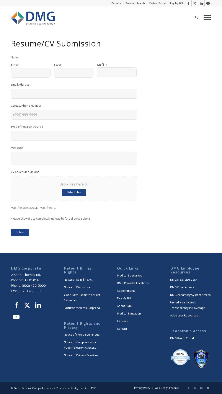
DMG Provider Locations (133, 283)
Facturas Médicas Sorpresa (82, 308)
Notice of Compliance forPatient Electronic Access (80, 344)
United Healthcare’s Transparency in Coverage (187, 305)
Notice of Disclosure (77, 287)
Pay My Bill (176, 3)
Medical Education (129, 313)
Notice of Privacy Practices (81, 355)
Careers (116, 3)
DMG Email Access (182, 287)
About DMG (124, 306)
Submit (20, 232)
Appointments (126, 291)
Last (58, 65)
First (15, 65)
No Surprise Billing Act (78, 279)
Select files (74, 192)
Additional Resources (184, 315)
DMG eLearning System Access (190, 295)
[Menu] (206, 17)
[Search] (196, 17)
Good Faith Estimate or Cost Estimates (82, 297)
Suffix (102, 64)
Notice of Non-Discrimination (82, 334)
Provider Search (135, 3)
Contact (122, 329)
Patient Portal (157, 3)
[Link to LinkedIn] (201, 3)
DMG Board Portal (182, 338)
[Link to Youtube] (208, 3)
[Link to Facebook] (188, 3)
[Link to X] (195, 3)
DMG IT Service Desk (183, 279)
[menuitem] (116, 3)
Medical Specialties (129, 275)
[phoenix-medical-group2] (33, 17)
